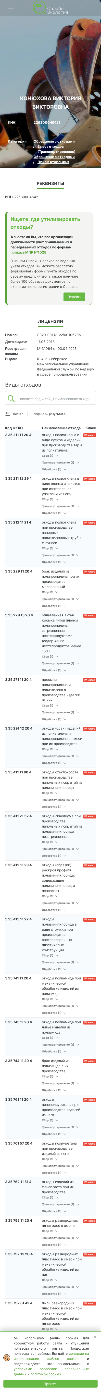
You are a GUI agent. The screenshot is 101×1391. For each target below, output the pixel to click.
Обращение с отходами (54, 141)
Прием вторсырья (53, 162)
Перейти (74, 297)
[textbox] (50, 400)
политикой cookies (45, 1374)
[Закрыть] (95, 1337)
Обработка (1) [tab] (52, 469)
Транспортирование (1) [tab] (58, 462)
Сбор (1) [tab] (48, 455)
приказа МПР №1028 (28, 252)
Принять (51, 1384)
